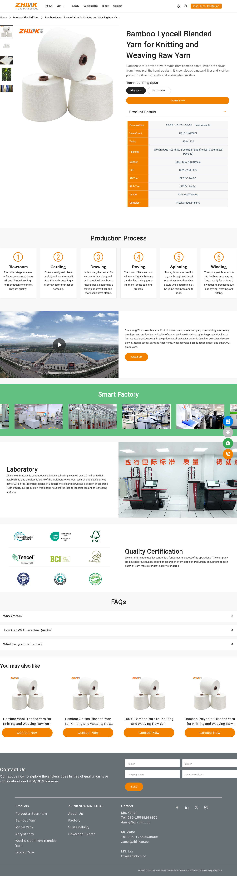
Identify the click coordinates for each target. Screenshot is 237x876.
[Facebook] (177, 807)
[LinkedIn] (187, 807)
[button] (6, 31)
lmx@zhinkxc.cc (133, 856)
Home (3, 17)
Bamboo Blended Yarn (26, 17)
